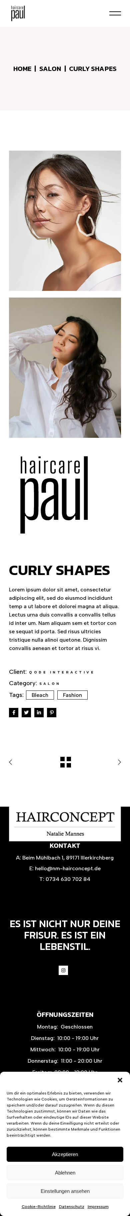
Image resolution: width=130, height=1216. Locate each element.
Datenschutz (71, 1206)
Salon (50, 683)
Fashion (72, 695)
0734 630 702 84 (68, 879)
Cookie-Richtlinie (39, 1206)
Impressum (98, 1206)
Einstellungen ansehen (65, 1191)
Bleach (40, 695)
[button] (120, 1080)
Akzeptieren (65, 1154)
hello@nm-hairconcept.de (68, 868)
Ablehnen (65, 1173)
